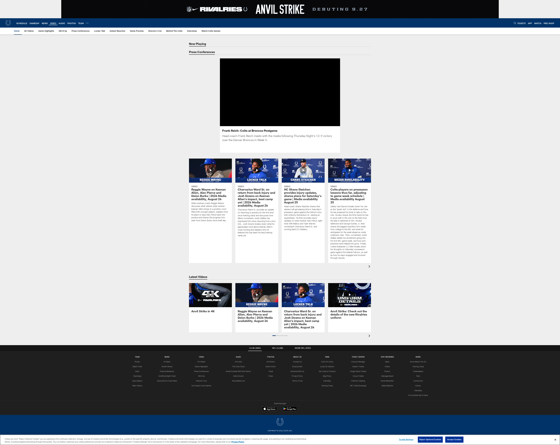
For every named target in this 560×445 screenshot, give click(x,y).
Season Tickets (358, 366)
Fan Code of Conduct (327, 371)
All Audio (238, 362)
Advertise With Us (297, 371)
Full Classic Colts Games (201, 386)
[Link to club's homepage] (8, 22)
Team (137, 357)
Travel (270, 371)
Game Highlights (201, 366)
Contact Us (297, 362)
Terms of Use (297, 381)
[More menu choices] (87, 23)
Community (418, 381)
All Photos (271, 362)
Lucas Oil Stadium (327, 366)
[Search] (515, 23)
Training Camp (327, 386)
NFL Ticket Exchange (358, 386)
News (166, 357)
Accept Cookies (454, 439)
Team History (137, 386)
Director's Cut (201, 381)
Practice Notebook (167, 371)
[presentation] (370, 266)
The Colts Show (238, 366)
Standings (137, 376)
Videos (387, 366)
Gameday (327, 381)
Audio (238, 357)
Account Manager (358, 362)
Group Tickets (358, 376)
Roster (137, 362)
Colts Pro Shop (327, 362)
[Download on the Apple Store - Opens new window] (269, 409)
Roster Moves (167, 366)
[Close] (555, 439)
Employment (297, 366)
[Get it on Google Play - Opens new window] (289, 410)
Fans (418, 376)
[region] (280, 440)
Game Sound (238, 376)
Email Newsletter (387, 381)
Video (201, 357)
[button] (270, 92)
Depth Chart (137, 366)
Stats (137, 371)
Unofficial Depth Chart (167, 376)
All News (167, 362)
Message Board (387, 376)
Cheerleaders (418, 371)
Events (418, 386)
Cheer (270, 376)
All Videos (201, 362)
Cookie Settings (406, 439)
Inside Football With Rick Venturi (238, 371)
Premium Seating (358, 381)
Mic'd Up (201, 376)
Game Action (271, 366)
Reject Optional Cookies (430, 439)
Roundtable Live (238, 381)
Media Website (387, 386)
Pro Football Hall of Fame (418, 395)
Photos (270, 357)
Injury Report (137, 381)
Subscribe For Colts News (167, 381)
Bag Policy (327, 376)
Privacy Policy (297, 376)
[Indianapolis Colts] (280, 422)
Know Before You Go (418, 362)
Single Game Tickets (358, 371)
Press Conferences (201, 371)
